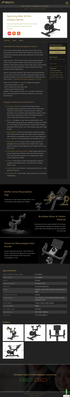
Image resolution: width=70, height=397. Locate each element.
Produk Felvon (33, 8)
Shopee (57, 52)
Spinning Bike (42, 8)
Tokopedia (57, 48)
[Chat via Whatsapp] (66, 392)
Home (25, 8)
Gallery (21, 40)
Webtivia (38, 395)
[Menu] (67, 3)
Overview (7, 40)
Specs (14, 40)
